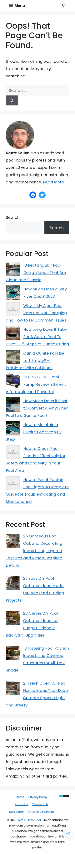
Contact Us (40, 804)
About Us (21, 804)
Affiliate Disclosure (41, 812)
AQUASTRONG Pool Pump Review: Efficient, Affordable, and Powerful (36, 384)
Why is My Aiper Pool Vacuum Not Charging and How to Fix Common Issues (36, 313)
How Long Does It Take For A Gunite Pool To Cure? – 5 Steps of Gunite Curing (37, 337)
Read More (53, 182)
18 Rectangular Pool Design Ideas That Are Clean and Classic (36, 273)
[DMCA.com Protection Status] (64, 796)
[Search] (12, 100)
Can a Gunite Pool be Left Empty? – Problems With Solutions (35, 361)
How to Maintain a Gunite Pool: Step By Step (34, 432)
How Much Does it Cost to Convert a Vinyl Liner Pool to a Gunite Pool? (37, 408)
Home (20, 797)
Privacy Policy (37, 797)
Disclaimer (16, 812)
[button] (64, 6)
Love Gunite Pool (29, 820)
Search (13, 217)
